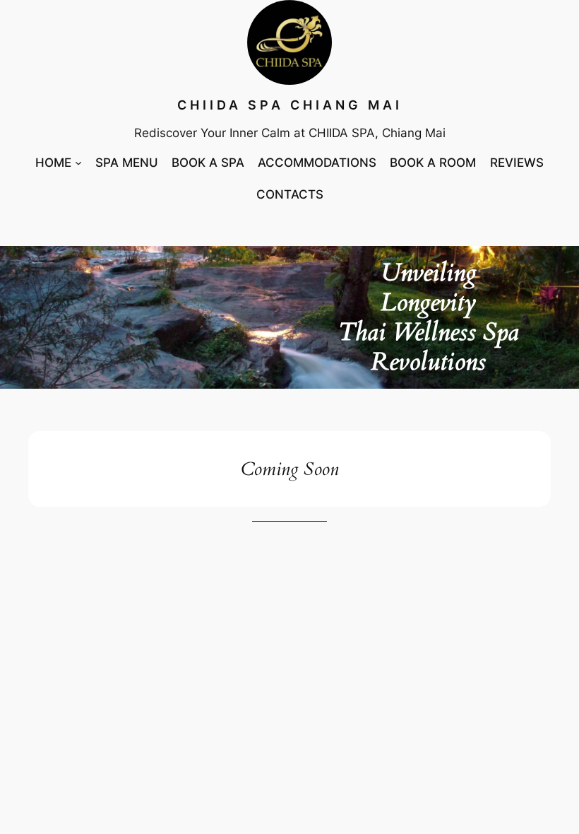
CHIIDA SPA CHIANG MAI (289, 105)
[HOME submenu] (78, 162)
